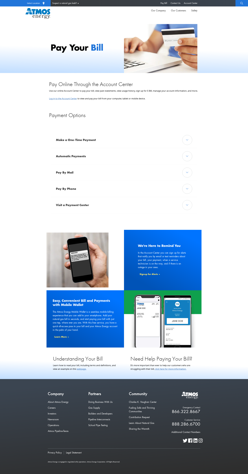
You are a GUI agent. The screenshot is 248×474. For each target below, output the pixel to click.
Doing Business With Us (100, 402)
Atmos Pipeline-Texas (58, 431)
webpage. (81, 369)
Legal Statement (74, 453)
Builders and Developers (100, 414)
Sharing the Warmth (139, 429)
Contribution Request (139, 417)
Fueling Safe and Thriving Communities (142, 410)
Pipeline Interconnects (99, 419)
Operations (53, 425)
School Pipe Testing (98, 425)
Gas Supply (94, 408)
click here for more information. (170, 369)
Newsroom (53, 419)
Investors (52, 414)
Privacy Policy (55, 453)
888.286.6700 (186, 424)
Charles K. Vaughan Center (143, 402)
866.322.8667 (186, 412)
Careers (52, 408)
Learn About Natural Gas (141, 423)
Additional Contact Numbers (185, 432)
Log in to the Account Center (63, 98)
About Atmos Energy (58, 402)
